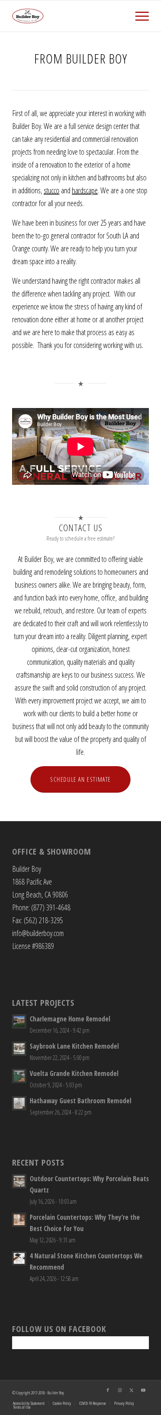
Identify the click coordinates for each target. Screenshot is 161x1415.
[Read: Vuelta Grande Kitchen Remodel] (19, 1076)
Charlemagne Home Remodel (70, 1018)
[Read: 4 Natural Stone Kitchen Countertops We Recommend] (19, 1258)
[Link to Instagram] (119, 1390)
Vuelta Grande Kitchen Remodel (74, 1073)
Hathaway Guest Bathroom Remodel (80, 1100)
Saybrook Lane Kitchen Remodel (74, 1046)
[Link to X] (131, 1390)
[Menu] (138, 16)
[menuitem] (138, 16)
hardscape (85, 190)
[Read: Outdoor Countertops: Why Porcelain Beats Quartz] (19, 1181)
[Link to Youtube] (143, 1390)
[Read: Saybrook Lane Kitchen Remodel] (19, 1049)
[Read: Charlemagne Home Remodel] (19, 1021)
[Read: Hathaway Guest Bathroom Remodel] (19, 1103)
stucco (51, 190)
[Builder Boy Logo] (67, 16)
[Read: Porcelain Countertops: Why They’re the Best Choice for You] (19, 1220)
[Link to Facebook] (108, 1390)
